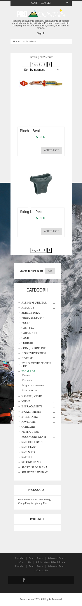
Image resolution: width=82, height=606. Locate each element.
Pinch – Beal (30, 131)
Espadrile (27, 380)
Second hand (31, 462)
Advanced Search (57, 558)
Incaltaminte (31, 411)
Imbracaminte (31, 406)
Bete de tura (30, 312)
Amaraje (27, 307)
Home (16, 41)
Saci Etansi (29, 447)
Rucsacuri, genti (33, 437)
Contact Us (25, 562)
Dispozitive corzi (33, 353)
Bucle (25, 323)
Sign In (41, 33)
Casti (25, 338)
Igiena (26, 401)
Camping (27, 328)
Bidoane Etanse (32, 318)
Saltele (26, 457)
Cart (34, 2)
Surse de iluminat (34, 472)
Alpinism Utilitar (34, 302)
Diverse (27, 358)
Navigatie (28, 422)
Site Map (19, 558)
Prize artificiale (29, 390)
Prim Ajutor (30, 432)
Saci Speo (28, 452)
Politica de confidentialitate (50, 562)
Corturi (27, 343)
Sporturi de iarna (34, 467)
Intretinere (29, 416)
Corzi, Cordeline (33, 348)
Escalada (28, 371)
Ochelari (28, 427)
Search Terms (36, 558)
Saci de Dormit (32, 442)
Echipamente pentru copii (36, 365)
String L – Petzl (31, 212)
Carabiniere (30, 333)
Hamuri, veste (31, 396)
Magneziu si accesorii (33, 385)
